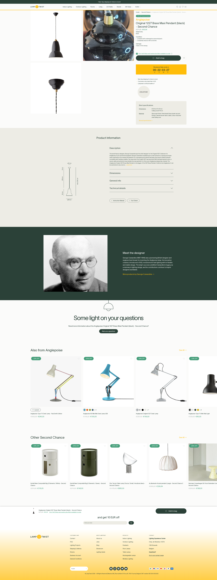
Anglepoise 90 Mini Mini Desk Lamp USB (95, 413)
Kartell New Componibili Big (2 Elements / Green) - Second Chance (88, 484)
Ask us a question (108, 331)
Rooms (92, 7)
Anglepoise (143, 19)
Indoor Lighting (67, 7)
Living (100, 7)
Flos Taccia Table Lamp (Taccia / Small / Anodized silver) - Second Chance (127, 484)
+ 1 (148, 410)
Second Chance (145, 12)
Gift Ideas (128, 7)
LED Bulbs (109, 7)
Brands (119, 7)
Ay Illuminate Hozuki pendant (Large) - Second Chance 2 (166, 483)
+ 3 (95, 410)
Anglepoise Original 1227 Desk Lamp (147, 413)
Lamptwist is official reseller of (146, 83)
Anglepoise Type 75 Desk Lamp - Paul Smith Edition (46, 413)
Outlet (137, 7)
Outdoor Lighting (81, 7)
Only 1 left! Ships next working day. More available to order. (65, 512)
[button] (56, 35)
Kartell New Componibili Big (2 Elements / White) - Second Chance (48, 484)
